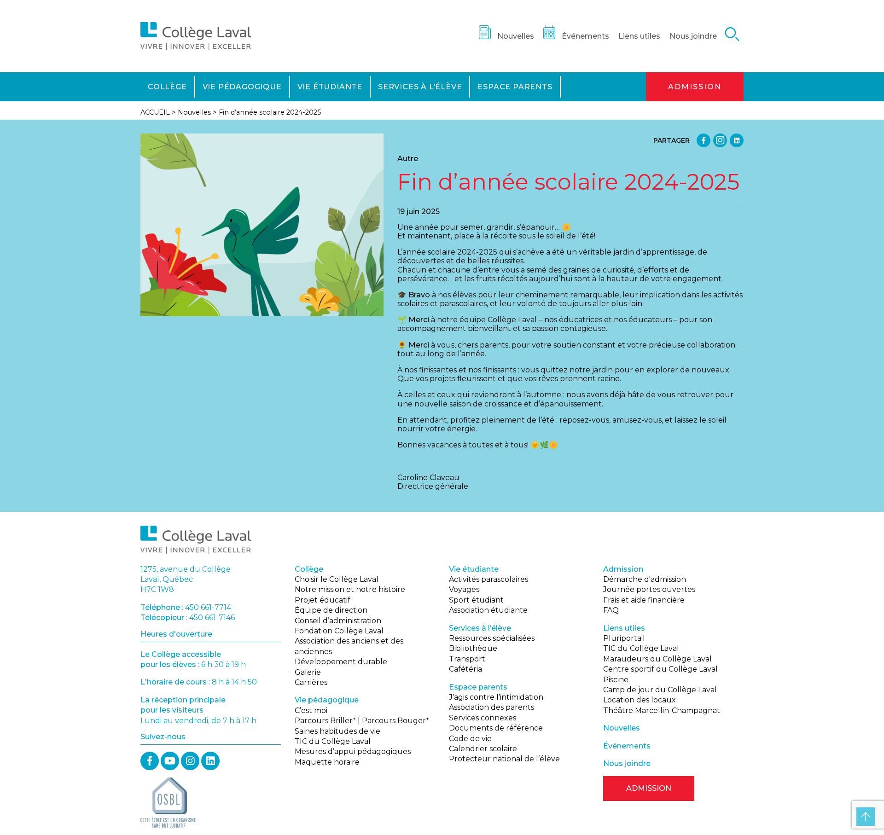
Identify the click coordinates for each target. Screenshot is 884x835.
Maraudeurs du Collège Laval (657, 659)
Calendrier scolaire (483, 748)
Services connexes (482, 717)
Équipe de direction (331, 610)
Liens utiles (639, 36)
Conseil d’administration (338, 620)
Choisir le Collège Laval (336, 579)
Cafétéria (465, 669)
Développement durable (341, 661)
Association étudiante (488, 610)
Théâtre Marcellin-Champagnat (661, 710)
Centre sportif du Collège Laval (660, 669)
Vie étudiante (329, 86)
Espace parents (514, 86)
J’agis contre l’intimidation (496, 697)
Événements (585, 36)
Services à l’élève (420, 86)
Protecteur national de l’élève (504, 758)
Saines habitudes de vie (337, 731)
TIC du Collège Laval (333, 741)
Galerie (308, 672)
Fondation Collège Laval (339, 630)
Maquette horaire (327, 762)
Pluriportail (624, 638)
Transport (467, 659)
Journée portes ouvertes (649, 589)
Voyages (464, 589)
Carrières (311, 682)
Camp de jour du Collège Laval (660, 689)
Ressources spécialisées (492, 638)
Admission (694, 86)
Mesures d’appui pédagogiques (353, 751)
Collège (167, 86)
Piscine (615, 679)
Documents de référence (496, 728)
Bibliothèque (473, 648)
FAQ (611, 610)
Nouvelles (515, 36)
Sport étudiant (476, 600)
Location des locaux (639, 700)
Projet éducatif (322, 600)
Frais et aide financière (644, 600)
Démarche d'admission (644, 579)
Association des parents (491, 707)
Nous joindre (693, 36)
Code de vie (470, 738)
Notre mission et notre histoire (350, 589)
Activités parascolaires (488, 579)
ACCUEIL (155, 112)
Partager (671, 140)
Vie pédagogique (242, 86)
